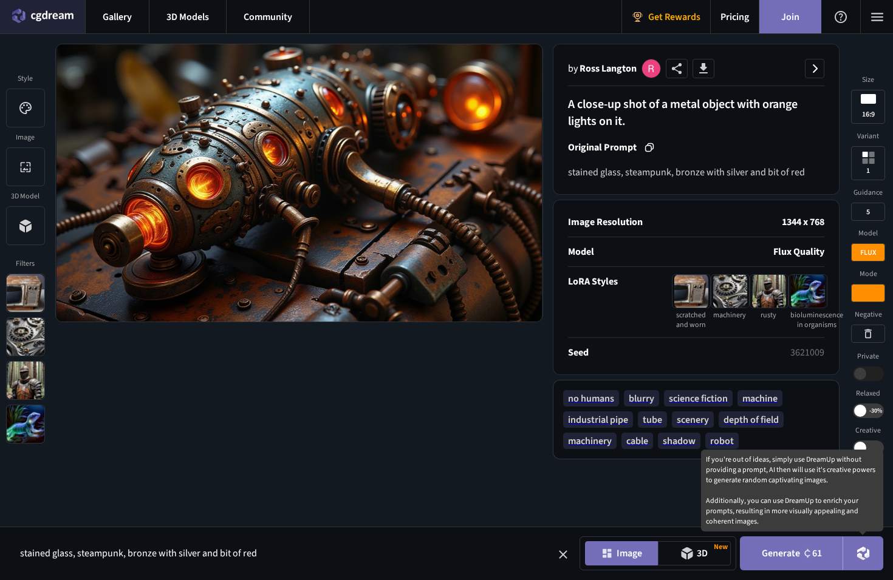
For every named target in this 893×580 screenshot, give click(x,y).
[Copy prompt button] (649, 147)
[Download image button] (703, 68)
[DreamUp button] (863, 553)
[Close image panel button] (814, 68)
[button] (563, 554)
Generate (792, 553)
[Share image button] (677, 68)
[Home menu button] (42, 16)
